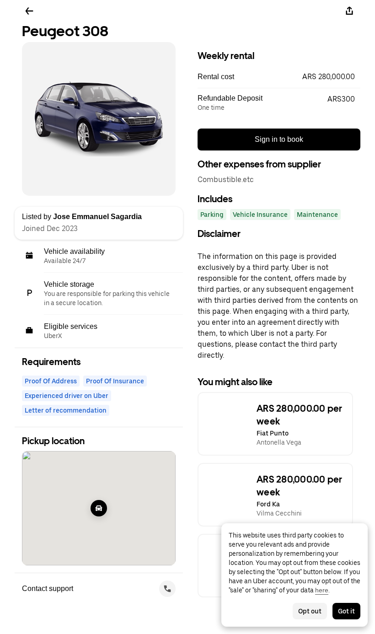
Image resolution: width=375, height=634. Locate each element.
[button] (279, 77)
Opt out (309, 611)
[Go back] (29, 11)
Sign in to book (279, 139)
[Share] (349, 11)
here (321, 590)
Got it (346, 611)
